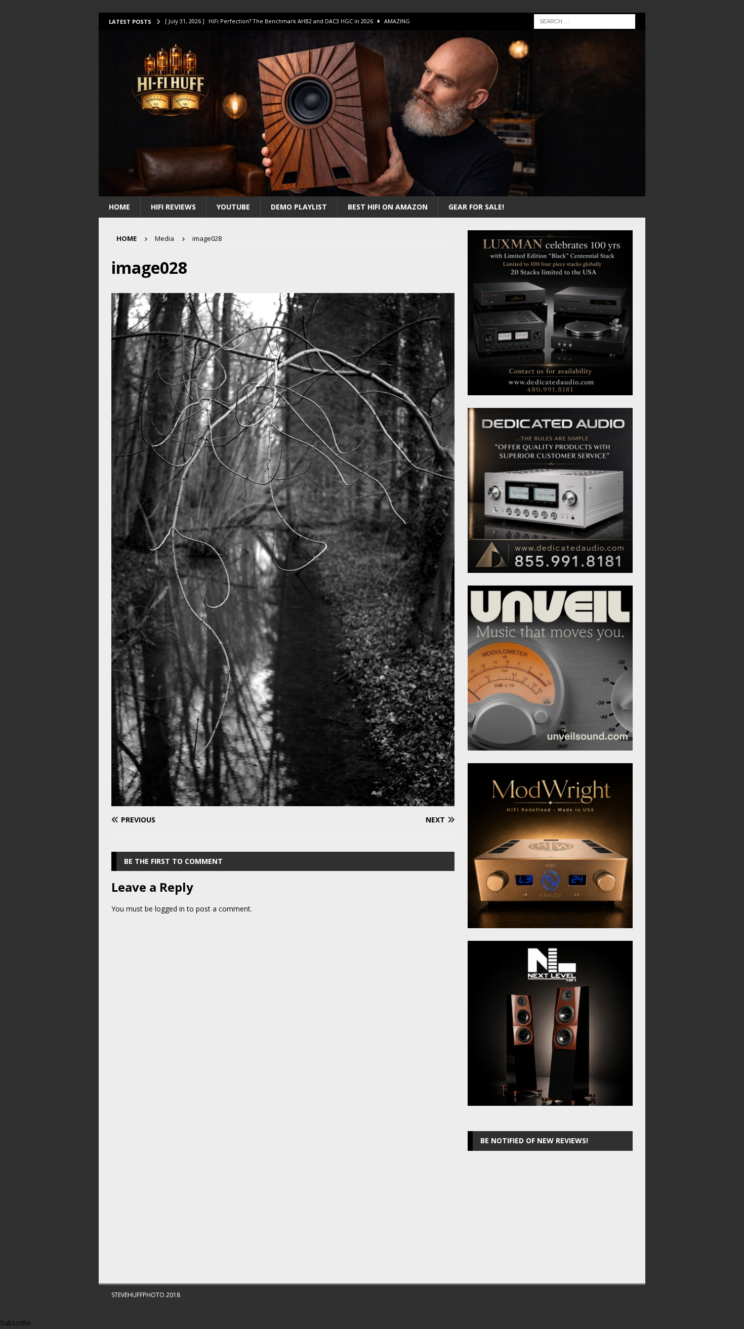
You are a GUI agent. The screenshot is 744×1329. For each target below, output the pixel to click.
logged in (170, 908)
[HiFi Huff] (372, 190)
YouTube (233, 207)
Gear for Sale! (476, 207)
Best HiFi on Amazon (388, 207)
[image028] (282, 800)
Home (119, 207)
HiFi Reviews (173, 207)
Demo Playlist (299, 207)
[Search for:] (584, 20)
